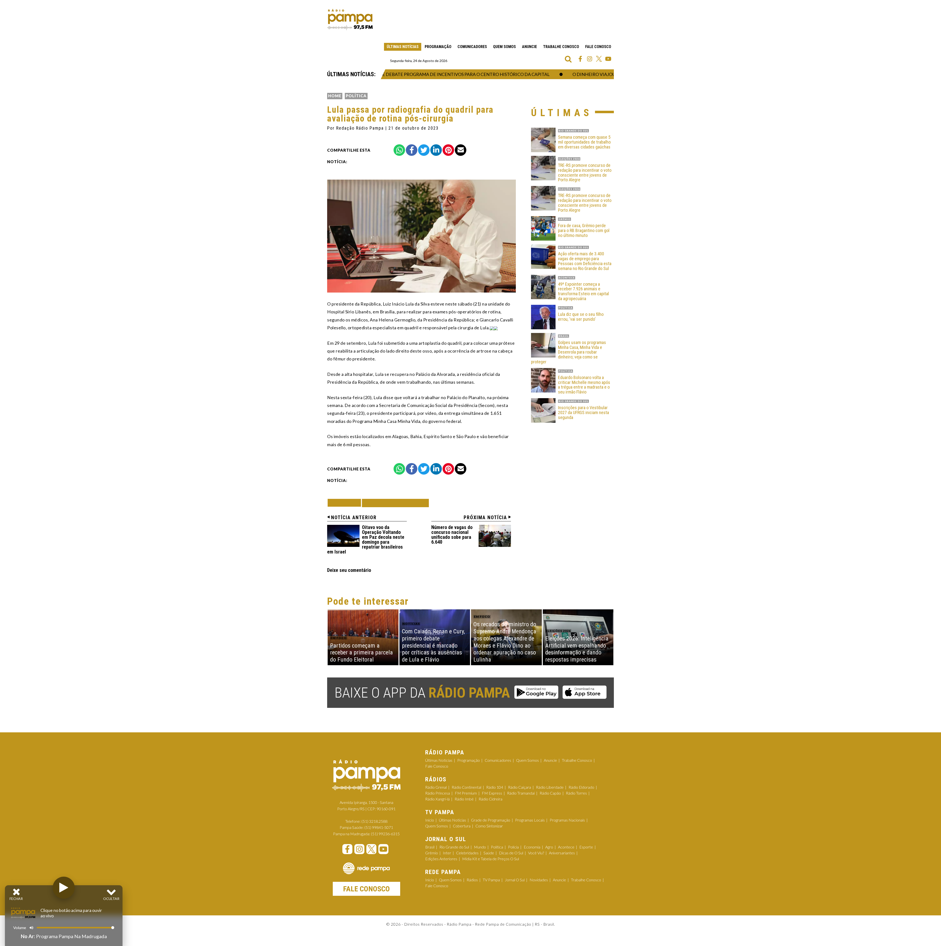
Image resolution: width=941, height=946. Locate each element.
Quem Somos (504, 46)
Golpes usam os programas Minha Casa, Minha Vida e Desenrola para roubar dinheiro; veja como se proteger (568, 352)
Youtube (608, 58)
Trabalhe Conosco (561, 46)
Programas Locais (530, 820)
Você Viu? (536, 852)
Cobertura (461, 825)
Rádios (472, 879)
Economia (532, 847)
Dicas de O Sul (511, 852)
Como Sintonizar (489, 825)
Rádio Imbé (464, 799)
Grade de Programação (490, 820)
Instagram (589, 58)
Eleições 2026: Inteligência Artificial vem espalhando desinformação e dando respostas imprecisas (576, 649)
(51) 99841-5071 (378, 827)
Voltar (346, 502)
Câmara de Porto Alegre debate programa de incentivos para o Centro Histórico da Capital (420, 74)
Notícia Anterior (354, 517)
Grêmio (431, 852)
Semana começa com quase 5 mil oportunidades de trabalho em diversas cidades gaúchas (584, 142)
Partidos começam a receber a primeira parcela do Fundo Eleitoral (361, 652)
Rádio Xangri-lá (437, 799)
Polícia (513, 847)
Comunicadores (472, 46)
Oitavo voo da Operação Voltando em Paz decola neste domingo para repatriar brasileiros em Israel (365, 539)
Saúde (488, 852)
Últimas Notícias (403, 46)
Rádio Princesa (437, 793)
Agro (549, 847)
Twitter (599, 58)
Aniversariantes (562, 852)
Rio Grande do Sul (454, 847)
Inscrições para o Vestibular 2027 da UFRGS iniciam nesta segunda (583, 412)
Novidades (539, 879)
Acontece (566, 847)
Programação (438, 46)
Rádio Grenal (436, 787)
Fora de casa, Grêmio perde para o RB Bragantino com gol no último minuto (583, 230)
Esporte (586, 847)
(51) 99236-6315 (385, 833)
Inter (447, 852)
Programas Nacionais (567, 820)
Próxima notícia (485, 517)
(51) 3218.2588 (374, 821)
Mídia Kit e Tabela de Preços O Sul (490, 858)
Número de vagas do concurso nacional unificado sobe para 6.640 (451, 534)
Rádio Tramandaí (521, 793)
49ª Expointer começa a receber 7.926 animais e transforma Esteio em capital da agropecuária (583, 291)
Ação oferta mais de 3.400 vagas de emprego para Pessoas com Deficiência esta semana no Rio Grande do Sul (584, 261)
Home (334, 95)
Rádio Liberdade (550, 787)
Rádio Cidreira (490, 799)
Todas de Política (395, 502)
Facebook (580, 58)
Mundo (480, 847)
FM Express (492, 793)
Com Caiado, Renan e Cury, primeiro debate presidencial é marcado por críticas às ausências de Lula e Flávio (433, 645)
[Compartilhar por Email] (460, 150)
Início (429, 820)
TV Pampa (491, 879)
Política (356, 95)
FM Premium (466, 793)
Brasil (429, 847)
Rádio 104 (494, 787)
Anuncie (529, 46)
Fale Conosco (598, 46)
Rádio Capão (550, 793)
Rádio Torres (576, 793)
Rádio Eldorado (581, 787)
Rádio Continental (466, 787)
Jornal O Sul (515, 879)
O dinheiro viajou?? (578, 74)
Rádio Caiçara (519, 787)
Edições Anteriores (441, 858)
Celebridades (467, 852)
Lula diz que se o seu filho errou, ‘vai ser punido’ (581, 317)
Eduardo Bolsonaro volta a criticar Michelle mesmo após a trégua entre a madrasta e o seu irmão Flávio (584, 384)
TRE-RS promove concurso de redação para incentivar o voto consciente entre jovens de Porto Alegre (584, 172)
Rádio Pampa (350, 20)
